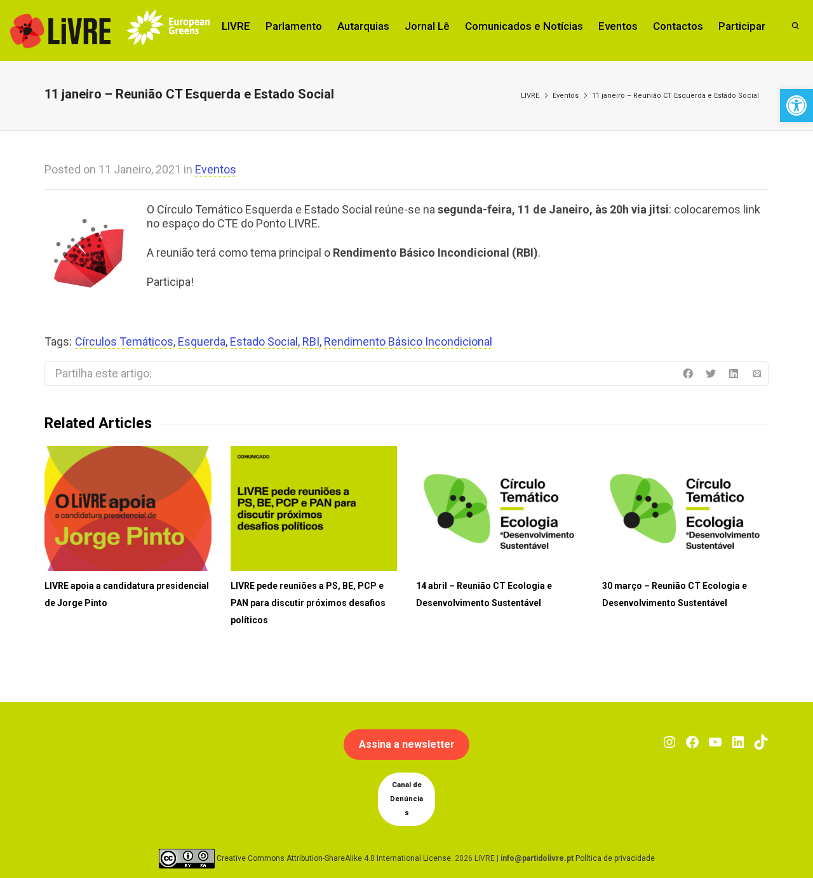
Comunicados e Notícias (524, 26)
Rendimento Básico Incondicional (408, 341)
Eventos (618, 26)
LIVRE (236, 26)
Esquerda (201, 341)
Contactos (678, 26)
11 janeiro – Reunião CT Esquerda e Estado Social (675, 95)
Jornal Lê (427, 26)
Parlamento (293, 26)
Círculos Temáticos (124, 341)
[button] (796, 105)
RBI (310, 341)
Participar (741, 26)
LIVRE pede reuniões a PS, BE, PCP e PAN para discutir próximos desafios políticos (308, 603)
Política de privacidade (615, 858)
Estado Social (264, 341)
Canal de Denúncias (406, 799)
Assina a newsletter (407, 744)
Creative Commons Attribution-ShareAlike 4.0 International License (334, 858)
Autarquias (363, 26)
